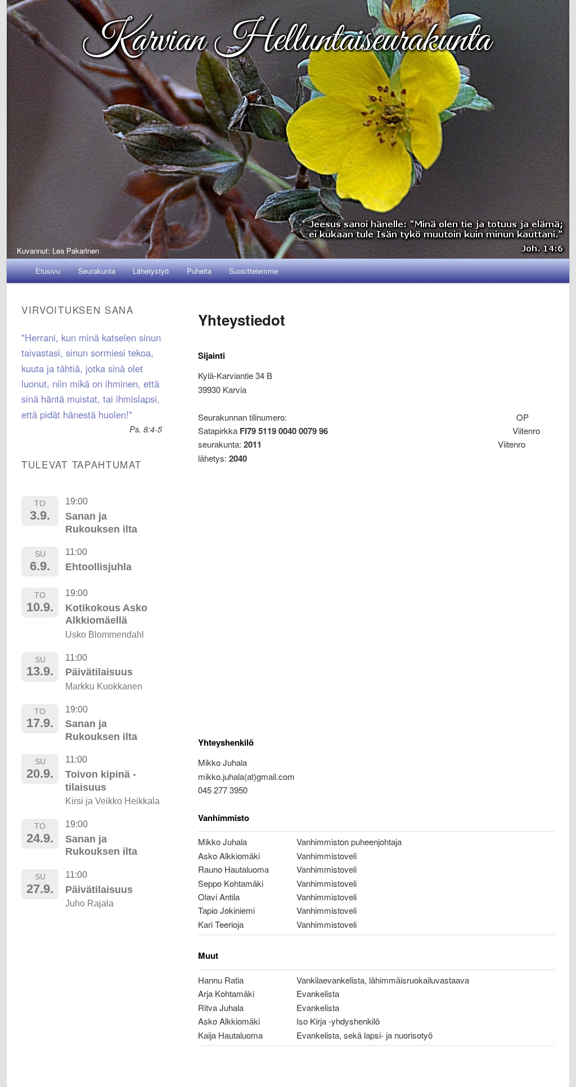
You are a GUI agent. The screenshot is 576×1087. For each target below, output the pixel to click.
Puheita (199, 270)
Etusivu (47, 270)
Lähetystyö (151, 270)
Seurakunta (96, 270)
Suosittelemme (253, 270)
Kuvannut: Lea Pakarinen (58, 250)
